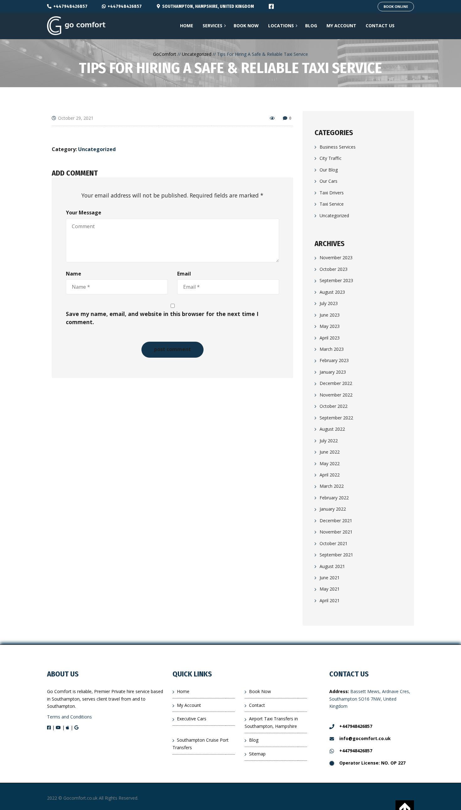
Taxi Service (332, 204)
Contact (257, 705)
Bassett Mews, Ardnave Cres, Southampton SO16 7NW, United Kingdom (369, 698)
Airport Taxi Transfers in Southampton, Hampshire (271, 722)
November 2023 (336, 257)
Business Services (338, 147)
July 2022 (329, 441)
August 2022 (332, 429)
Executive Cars (191, 719)
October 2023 (333, 269)
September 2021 (336, 555)
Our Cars (328, 181)
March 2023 (332, 349)
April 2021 (330, 600)
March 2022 (332, 486)
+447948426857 (70, 6)
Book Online (396, 6)
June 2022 (330, 452)
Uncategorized (97, 149)
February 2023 (334, 360)
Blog (253, 740)
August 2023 (332, 292)
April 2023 (330, 338)
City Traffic (331, 158)
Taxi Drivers (332, 193)
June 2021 (330, 578)
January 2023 (333, 372)
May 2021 (330, 589)
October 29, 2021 (75, 118)
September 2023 (336, 280)
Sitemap (257, 754)
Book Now (260, 691)
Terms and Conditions (69, 717)
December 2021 (336, 520)
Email (184, 273)
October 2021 (333, 543)
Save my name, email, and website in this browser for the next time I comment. (162, 318)
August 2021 (332, 566)
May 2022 (330, 463)
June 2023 (330, 315)
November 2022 (336, 395)
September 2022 (336, 418)
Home (183, 691)
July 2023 (329, 303)
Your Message (83, 212)
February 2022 (334, 498)
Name (73, 273)
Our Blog (329, 170)
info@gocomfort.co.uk (365, 738)
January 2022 (333, 509)
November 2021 (336, 532)
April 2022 (330, 475)
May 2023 (330, 326)
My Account (189, 705)
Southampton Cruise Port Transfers (200, 743)
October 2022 (333, 406)
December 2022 (336, 383)
